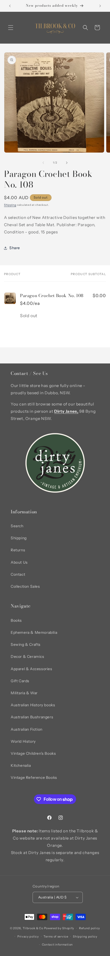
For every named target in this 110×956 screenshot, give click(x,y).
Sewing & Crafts (26, 644)
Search (17, 525)
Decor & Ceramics (27, 656)
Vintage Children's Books (33, 753)
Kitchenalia (21, 765)
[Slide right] (67, 163)
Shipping (10, 205)
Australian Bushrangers (32, 717)
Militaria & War (24, 693)
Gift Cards (20, 680)
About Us (19, 562)
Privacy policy (28, 936)
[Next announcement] (100, 6)
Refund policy (89, 928)
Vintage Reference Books (34, 777)
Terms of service (56, 936)
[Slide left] (43, 163)
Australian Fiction (26, 729)
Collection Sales (25, 586)
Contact (18, 574)
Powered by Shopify (59, 928)
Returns (18, 550)
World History (23, 741)
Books (16, 620)
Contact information (57, 944)
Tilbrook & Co (33, 928)
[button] (11, 27)
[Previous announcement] (10, 6)
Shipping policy (85, 936)
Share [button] (14, 247)
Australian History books (33, 705)
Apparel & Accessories (31, 668)
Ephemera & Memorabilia (34, 632)
